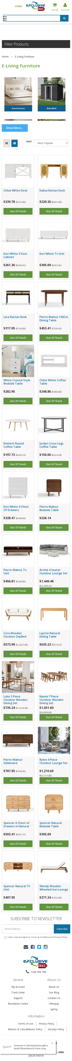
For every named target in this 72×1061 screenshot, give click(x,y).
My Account (18, 986)
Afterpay (54, 1003)
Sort (29, 141)
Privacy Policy (60, 937)
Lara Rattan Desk (15, 317)
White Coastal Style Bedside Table (16, 381)
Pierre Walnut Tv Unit (15, 571)
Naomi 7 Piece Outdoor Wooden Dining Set (51, 699)
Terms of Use (25, 1023)
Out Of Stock (18, 211)
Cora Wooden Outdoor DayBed (14, 634)
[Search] (64, 18)
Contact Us (54, 998)
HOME (18, 6)
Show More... (14, 128)
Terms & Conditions (40, 937)
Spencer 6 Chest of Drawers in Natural (16, 824)
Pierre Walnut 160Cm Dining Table (53, 318)
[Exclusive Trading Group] (36, 6)
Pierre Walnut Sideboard (12, 761)
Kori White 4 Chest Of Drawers (16, 508)
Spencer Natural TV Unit (16, 887)
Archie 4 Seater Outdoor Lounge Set (53, 571)
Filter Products (17, 44)
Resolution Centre (18, 1003)
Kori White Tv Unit (51, 254)
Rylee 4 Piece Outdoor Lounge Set (53, 761)
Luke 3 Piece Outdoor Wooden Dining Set (15, 699)
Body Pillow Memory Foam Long (30, 1048)
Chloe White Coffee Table (52, 381)
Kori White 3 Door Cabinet (15, 255)
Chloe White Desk (15, 190)
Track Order (18, 992)
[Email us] (26, 947)
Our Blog (54, 992)
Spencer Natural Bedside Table (50, 824)
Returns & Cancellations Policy (25, 1029)
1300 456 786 (38, 972)
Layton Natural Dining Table (49, 634)
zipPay (54, 1009)
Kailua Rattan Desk (52, 190)
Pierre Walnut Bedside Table (49, 508)
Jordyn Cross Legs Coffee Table (51, 445)
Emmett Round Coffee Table (13, 445)
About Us (54, 986)
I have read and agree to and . (38, 937)
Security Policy (56, 1029)
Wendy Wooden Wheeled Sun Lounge (53, 887)
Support (18, 998)
